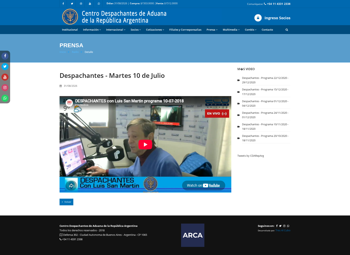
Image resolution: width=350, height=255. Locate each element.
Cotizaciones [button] (154, 29)
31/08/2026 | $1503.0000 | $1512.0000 (142, 3)
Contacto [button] (267, 29)
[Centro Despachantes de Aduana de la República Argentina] (141, 16)
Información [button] (91, 29)
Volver (67, 201)
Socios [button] (135, 29)
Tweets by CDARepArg (250, 156)
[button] (286, 29)
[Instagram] (81, 3)
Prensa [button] (211, 29)
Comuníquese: (268, 4)
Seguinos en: (266, 226)
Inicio (63, 52)
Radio (75, 52)
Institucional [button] (70, 29)
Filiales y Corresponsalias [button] (185, 29)
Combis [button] (249, 29)
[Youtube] (90, 3)
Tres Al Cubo (282, 230)
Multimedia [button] (230, 29)
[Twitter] (72, 3)
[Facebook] (63, 3)
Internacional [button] (114, 29)
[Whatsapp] (98, 3)
